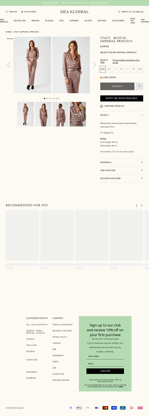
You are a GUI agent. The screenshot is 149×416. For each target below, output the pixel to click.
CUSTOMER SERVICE (50, 3)
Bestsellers (20, 21)
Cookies (57, 343)
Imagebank (58, 356)
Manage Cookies (61, 380)
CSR (54, 368)
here (121, 387)
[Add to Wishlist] (139, 86)
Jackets (88, 21)
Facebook (31, 378)
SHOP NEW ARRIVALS (98, 3)
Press (56, 362)
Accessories (118, 21)
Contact (30, 339)
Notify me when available (122, 98)
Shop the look (132, 21)
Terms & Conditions (63, 325)
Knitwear (74, 21)
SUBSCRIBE (105, 371)
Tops (61, 21)
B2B (54, 349)
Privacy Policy (60, 337)
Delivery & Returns (62, 331)
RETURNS (30, 352)
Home (8, 32)
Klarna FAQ (32, 360)
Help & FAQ (31, 345)
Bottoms (102, 21)
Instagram (31, 372)
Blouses (49, 21)
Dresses (35, 21)
